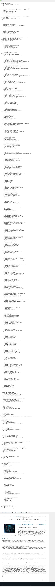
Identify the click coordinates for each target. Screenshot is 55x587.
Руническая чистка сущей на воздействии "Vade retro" (12, 167)
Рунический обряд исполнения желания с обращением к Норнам (12, 394)
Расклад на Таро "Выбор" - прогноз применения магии (12, 73)
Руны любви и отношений (7, 204)
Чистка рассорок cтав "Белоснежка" (9, 161)
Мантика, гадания (3, 41)
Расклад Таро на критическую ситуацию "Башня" (11, 97)
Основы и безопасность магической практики (10, 26)
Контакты (2, 584)
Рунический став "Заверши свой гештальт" (10, 294)
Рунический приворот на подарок (9, 217)
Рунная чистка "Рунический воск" (9, 146)
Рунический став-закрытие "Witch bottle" (10, 344)
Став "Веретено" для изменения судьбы (10, 329)
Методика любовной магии (8, 480)
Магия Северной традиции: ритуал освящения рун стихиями (12, 395)
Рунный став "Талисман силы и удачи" (10, 300)
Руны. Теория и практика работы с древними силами (11, 4)
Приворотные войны (7, 469)
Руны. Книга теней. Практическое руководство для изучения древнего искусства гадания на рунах (17, 6)
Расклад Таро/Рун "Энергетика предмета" (10, 59)
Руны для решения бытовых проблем (8, 387)
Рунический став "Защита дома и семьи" (10, 188)
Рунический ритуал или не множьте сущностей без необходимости (13, 442)
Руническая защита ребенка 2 (8, 197)
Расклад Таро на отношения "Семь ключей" (10, 83)
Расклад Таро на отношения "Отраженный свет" (11, 87)
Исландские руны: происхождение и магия (9, 450)
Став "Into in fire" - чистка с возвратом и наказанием (12, 144)
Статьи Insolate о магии (5, 463)
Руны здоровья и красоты (7, 370)
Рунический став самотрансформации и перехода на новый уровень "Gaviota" (15, 301)
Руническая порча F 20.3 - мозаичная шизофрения (11, 349)
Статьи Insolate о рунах (5, 444)
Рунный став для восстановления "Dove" (10, 371)
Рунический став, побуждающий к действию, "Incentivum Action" (13, 223)
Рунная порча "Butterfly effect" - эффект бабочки (11, 366)
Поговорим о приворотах (8, 465)
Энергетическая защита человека (9, 485)
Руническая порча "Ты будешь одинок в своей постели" (12, 360)
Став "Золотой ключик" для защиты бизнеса (10, 285)
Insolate (19, 521)
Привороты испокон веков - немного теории (10, 471)
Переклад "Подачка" (6, 413)
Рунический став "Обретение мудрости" (10, 292)
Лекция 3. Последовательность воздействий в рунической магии (12, 423)
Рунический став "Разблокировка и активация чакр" (12, 379)
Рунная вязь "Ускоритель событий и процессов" (11, 316)
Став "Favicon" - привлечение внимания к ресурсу (11, 282)
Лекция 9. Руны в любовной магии (8, 430)
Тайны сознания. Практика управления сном (9, 11)
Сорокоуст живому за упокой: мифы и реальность (12, 493)
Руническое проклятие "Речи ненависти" (10, 336)
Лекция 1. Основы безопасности (8, 421)
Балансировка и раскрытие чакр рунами (10, 378)
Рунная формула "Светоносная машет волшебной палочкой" (13, 275)
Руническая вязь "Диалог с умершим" (9, 317)
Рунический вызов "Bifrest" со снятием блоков (11, 211)
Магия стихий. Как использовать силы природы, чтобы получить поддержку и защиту (16, 9)
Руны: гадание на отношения (8, 116)
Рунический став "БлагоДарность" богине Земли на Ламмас (13, 322)
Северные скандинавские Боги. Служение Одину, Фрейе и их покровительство (15, 448)
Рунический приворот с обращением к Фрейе (11, 218)
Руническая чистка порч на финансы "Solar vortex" (11, 154)
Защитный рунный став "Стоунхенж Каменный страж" (12, 186)
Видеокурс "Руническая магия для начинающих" (10, 27)
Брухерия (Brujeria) (7, 487)
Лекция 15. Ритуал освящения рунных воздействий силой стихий (13, 437)
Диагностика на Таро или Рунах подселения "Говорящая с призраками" (14, 62)
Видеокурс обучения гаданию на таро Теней (9, 32)
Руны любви (24, 521)
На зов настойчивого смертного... (8, 455)
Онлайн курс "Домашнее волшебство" (7, 40)
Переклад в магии (7, 479)
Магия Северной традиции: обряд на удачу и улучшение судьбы (12, 401)
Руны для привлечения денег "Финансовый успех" (11, 253)
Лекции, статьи (3, 415)
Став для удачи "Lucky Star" (8, 271)
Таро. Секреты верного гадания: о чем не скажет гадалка (11, 462)
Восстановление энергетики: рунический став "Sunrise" (12, 372)
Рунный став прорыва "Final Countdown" (10, 268)
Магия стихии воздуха (8, 501)
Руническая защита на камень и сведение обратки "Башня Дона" (13, 187)
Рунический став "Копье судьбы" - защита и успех (11, 202)
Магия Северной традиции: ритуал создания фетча (10, 393)
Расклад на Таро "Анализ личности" (9, 105)
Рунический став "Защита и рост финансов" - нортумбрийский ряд (14, 288)
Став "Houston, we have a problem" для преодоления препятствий (14, 273)
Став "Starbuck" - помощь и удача (9, 267)
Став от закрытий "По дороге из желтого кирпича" (11, 152)
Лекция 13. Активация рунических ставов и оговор (10, 435)
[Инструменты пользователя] (45, 520)
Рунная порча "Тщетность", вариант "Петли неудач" (12, 352)
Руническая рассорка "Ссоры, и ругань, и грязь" (11, 245)
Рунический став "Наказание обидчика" (10, 335)
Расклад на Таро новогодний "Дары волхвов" (11, 109)
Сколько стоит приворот (7, 470)
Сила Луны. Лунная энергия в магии (8, 13)
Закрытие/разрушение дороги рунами (9, 357)
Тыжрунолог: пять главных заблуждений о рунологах (11, 456)
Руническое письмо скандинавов (8, 449)
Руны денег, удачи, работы (7, 250)
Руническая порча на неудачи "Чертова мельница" (11, 351)
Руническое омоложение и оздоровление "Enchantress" (12, 295)
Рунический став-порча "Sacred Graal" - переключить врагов (13, 365)
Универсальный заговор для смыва (8, 414)
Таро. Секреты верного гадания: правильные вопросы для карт (12, 459)
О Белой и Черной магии (8, 484)
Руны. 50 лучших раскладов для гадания (9, 5)
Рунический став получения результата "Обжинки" (11, 265)
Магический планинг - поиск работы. (8, 12)
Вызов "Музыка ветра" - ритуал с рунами (10, 210)
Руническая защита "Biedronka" (9, 201)
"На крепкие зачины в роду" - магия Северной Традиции (11, 399)
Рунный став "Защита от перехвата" (9, 137)
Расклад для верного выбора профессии (10, 101)
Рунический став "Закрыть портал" (9, 176)
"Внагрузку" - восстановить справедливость (10, 358)
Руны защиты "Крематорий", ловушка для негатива (11, 183)
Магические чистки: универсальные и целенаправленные (12, 478)
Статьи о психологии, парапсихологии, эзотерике (9, 506)
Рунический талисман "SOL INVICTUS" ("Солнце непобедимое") (13, 274)
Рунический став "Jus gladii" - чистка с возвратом (11, 140)
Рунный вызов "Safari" (7, 224)
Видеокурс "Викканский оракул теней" (8, 33)
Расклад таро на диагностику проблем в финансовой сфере (13, 91)
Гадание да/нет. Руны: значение (9, 115)
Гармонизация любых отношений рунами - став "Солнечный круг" (14, 236)
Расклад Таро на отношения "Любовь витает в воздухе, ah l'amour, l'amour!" (15, 82)
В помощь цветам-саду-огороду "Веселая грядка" (11, 388)
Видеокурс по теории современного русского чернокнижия (11, 38)
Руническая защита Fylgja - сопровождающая (11, 193)
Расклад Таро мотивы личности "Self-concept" (11, 104)
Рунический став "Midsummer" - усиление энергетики (12, 328)
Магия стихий (6, 499)
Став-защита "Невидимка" (8, 200)
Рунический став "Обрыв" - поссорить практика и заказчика (13, 364)
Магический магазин (5, 17)
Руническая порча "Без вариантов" (9, 342)
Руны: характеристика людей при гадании (10, 118)
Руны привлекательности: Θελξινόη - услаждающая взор (12, 296)
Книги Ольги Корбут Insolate (6, 3)
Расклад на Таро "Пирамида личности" (10, 103)
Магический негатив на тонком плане (9, 476)
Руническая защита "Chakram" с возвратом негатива (12, 203)
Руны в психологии (7, 117)
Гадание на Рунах (4, 111)
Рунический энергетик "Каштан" (9, 386)
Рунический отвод (7, 179)
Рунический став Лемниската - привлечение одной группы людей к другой (15, 260)
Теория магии (5, 464)
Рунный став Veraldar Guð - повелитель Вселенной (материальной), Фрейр (15, 258)
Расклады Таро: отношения (7, 80)
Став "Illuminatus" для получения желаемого (10, 279)
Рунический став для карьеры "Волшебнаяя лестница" (12, 261)
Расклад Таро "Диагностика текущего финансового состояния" (13, 90)
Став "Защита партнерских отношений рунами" (11, 232)
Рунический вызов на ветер (8, 209)
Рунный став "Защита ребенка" (8, 196)
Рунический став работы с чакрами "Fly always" (11, 380)
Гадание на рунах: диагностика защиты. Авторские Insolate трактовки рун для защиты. (16, 123)
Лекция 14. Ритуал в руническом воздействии (10, 436)
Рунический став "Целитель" (8, 377)
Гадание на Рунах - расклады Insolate (7, 119)
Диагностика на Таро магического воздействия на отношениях (13, 60)
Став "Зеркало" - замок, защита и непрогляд (10, 324)
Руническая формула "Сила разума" (9, 323)
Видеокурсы (4, 23)
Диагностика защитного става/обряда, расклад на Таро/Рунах (13, 76)
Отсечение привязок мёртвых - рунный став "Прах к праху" (13, 166)
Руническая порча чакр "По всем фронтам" (10, 343)
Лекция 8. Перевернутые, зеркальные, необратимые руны (11, 429)
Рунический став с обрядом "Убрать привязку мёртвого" (12, 165)
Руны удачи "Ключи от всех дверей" (9, 272)
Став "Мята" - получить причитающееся (10, 286)
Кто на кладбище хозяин (9, 498)
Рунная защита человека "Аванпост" (9, 189)
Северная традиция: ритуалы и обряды (8, 392)
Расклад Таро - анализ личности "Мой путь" (10, 102)
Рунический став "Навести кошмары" (9, 350)
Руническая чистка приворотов (8, 159)
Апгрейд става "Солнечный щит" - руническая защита (12, 195)
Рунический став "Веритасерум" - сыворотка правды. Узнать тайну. (14, 303)
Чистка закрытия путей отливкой (8, 407)
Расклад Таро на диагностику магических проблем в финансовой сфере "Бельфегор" (16, 61)
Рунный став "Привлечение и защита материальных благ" (12, 257)
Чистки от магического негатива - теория (10, 477)
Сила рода (4, 10)
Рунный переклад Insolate (8, 181)
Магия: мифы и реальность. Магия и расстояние (11, 472)
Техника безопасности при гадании (8, 458)
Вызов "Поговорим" (7, 208)
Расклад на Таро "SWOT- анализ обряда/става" (11, 74)
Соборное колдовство (7, 492)
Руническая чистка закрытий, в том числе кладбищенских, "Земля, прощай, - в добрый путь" (18, 153)
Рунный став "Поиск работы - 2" (9, 281)
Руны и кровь (5, 452)
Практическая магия (4, 126)
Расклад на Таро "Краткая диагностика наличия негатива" (12, 55)
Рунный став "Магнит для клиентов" (9, 259)
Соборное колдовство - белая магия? (10, 494)
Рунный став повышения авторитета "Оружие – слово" (12, 307)
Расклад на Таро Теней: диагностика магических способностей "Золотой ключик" (16, 68)
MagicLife (2, 2)
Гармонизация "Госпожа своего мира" (9, 225)
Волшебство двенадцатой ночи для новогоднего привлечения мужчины (15, 222)
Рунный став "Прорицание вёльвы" (9, 309)
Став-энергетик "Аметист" (8, 308)
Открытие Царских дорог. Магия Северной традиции (11, 400)
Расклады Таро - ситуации (7, 89)
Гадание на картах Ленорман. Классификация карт (11, 45)
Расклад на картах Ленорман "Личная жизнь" (11, 47)
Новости (3, 19)
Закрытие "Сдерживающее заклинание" (10, 345)
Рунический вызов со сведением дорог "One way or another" (13, 215)
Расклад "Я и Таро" (7, 69)
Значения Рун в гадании (6, 112)
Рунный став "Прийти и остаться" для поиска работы (12, 280)
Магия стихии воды (8, 500)
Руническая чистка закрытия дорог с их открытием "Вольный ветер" (14, 173)
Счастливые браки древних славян (8, 505)
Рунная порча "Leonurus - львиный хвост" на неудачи (12, 367)
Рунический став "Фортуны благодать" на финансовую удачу (13, 287)
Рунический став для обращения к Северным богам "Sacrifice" (13, 310)
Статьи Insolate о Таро (5, 457)
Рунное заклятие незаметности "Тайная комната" (11, 315)
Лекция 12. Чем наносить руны (7, 434)
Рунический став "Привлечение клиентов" (10, 278)
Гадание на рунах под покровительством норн (10, 443)
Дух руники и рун (5, 445)
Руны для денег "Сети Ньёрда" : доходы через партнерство (13, 251)
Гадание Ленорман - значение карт (9, 46)
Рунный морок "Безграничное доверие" (10, 239)
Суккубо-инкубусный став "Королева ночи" (10, 238)
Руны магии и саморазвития (7, 289)
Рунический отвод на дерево (8, 180)
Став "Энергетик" (6, 381)
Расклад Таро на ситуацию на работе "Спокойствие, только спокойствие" (15, 96)
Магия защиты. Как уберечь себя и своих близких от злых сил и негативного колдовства (16, 16)
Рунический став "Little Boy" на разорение (10, 353)
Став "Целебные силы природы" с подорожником (11, 384)
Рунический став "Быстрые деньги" (9, 252)
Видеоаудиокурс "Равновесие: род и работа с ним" (10, 34)
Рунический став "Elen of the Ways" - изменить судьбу (12, 321)
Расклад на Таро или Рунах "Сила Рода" (10, 67)
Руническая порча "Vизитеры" (8, 363)
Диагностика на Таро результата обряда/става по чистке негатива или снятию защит (16, 75)
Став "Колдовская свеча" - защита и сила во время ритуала (13, 330)
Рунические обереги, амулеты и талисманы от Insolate (11, 18)
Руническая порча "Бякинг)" (8, 338)
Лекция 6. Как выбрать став (7, 427)
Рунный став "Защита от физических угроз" (10, 194)
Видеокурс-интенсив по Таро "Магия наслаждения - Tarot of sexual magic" (14, 25)
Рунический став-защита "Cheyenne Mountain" (11, 132)
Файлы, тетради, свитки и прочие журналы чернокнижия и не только (14, 473)
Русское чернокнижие (8, 491)
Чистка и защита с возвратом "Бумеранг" (10, 139)
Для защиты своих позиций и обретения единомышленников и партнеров (15, 264)
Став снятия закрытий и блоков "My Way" (10, 151)
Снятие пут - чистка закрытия (7, 406)
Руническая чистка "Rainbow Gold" (9, 147)
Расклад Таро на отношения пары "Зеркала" (10, 88)
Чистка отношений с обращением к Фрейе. (9, 402)
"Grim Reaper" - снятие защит (8, 359)
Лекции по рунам (4, 420)
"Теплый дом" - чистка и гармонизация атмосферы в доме (12, 158)
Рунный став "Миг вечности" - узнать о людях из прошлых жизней (14, 237)
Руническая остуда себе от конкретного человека (11, 244)
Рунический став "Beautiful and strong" (9, 373)
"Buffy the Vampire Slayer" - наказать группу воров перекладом (13, 133)
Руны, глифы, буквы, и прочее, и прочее (9, 451)
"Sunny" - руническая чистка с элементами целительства (12, 145)
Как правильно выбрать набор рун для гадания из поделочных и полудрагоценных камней (16, 441)
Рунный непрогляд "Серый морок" (9, 182)
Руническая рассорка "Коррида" (9, 246)
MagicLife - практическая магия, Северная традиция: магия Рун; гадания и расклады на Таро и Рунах (17, 416)
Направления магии (6, 486)
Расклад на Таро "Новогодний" (8, 108)
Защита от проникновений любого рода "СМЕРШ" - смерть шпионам (14, 131)
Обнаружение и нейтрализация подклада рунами (11, 172)
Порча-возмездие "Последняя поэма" (9, 337)
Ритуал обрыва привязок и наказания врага (9, 409)
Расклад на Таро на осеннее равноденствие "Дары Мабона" (13, 110)
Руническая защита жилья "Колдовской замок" (11, 130)
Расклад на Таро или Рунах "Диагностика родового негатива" (13, 66)
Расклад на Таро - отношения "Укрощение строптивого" (12, 81)
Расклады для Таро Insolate (6, 53)
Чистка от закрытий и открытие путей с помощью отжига (11, 408)
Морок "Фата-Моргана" (7, 314)
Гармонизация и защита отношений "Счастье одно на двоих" (13, 229)
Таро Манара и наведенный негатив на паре (10, 52)
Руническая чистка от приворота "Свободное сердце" (12, 160)
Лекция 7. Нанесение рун (7, 428)
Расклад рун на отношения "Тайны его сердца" (10, 125)
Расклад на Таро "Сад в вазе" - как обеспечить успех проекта (13, 94)
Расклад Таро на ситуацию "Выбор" (9, 95)
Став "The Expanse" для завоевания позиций (11, 266)
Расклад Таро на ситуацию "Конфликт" (10, 98)
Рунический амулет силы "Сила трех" (9, 302)
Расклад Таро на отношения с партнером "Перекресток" (12, 84)
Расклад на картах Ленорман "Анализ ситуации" (11, 48)
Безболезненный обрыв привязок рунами (10, 243)
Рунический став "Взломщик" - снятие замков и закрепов (12, 168)
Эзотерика (4, 507)
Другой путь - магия (7, 466)
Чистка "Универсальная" (8, 138)
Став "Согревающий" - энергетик (9, 385)
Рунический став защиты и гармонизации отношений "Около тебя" (14, 230)
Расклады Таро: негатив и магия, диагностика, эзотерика (11, 54)
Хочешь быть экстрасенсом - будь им (10, 508)
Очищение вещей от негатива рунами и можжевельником (12, 174)
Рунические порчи (6, 331)
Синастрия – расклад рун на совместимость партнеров (11, 124)
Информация (4, 20)
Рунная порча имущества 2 (8, 356)
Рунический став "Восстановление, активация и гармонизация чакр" (14, 374)
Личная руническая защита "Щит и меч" (10, 190)
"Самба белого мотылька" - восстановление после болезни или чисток (14, 293)
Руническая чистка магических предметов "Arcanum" (12, 175)
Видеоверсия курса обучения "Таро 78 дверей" (10, 24)
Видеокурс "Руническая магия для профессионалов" (11, 31)
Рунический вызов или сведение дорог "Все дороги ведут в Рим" (13, 216)
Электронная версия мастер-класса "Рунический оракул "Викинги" (12, 39)
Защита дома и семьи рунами (8, 231)
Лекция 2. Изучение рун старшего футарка (9, 422)
